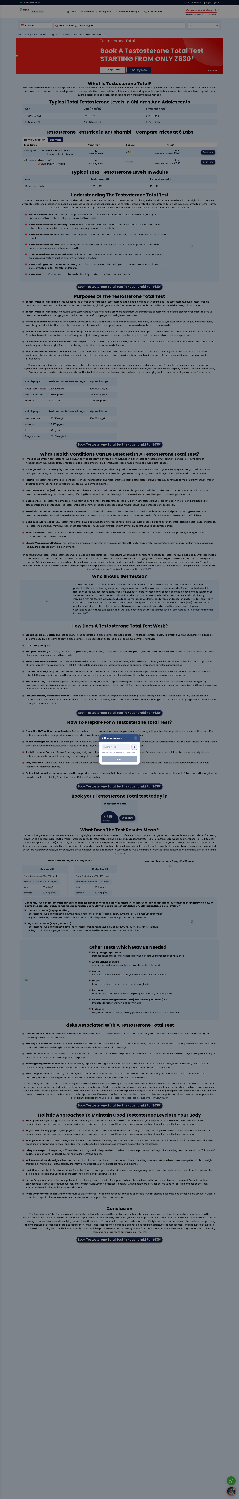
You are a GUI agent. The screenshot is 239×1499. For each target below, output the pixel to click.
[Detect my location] (134, 747)
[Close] (135, 738)
